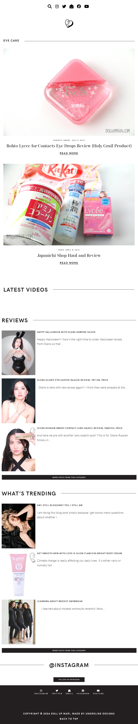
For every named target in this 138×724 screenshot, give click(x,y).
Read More (69, 153)
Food (61, 250)
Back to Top (69, 718)
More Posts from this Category (69, 477)
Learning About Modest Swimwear (60, 601)
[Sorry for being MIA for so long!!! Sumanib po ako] (90, 679)
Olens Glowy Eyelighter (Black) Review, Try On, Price (72, 379)
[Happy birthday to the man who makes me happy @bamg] (34, 679)
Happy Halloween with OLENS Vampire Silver (66, 332)
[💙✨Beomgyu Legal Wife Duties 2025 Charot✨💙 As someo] (7, 679)
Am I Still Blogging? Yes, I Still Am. (60, 505)
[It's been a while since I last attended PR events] (48, 679)
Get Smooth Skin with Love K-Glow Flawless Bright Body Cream (79, 553)
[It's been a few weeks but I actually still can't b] (117, 679)
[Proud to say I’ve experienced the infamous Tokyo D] (131, 679)
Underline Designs (100, 713)
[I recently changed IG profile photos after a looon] (21, 679)
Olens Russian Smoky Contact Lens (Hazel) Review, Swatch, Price (80, 428)
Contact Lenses (61, 140)
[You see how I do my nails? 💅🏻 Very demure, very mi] (103, 679)
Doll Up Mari (60, 713)
